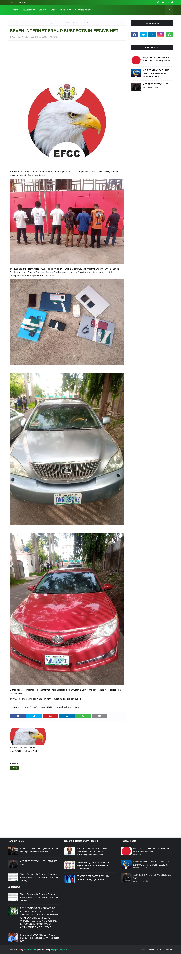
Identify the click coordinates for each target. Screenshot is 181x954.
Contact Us (168, 949)
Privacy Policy (20, 2)
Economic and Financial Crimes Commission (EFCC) (36, 23)
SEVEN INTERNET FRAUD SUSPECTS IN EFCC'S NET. (23, 749)
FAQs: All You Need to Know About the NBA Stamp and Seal (157, 59)
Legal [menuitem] (53, 9)
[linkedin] (152, 34)
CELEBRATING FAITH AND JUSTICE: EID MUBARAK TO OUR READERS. (157, 73)
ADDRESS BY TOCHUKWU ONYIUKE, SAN (156, 86)
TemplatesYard (30, 949)
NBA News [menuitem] (27, 9)
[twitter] (163, 2)
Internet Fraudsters (63, 707)
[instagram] (167, 2)
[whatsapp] (169, 34)
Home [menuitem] (15, 9)
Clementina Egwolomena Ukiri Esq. (26, 37)
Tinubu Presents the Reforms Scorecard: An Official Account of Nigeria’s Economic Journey (39, 877)
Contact (32, 2)
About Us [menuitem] (64, 9)
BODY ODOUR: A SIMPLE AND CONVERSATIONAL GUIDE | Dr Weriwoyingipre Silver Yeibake (92, 851)
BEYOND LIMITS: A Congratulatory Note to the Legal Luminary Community (40, 850)
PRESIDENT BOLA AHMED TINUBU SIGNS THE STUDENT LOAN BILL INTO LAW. (39, 938)
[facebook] (158, 2)
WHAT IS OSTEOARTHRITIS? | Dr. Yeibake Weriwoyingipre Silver (93, 878)
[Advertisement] (67, 63)
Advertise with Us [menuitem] (83, 9)
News (77, 707)
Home (10, 2)
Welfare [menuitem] (42, 9)
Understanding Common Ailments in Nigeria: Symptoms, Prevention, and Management (93, 865)
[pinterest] (172, 2)
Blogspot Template (59, 949)
